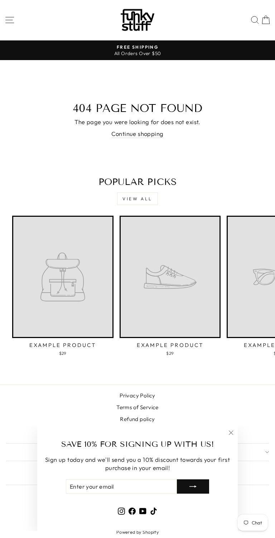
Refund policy (137, 419)
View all (137, 198)
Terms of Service (137, 407)
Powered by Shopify (137, 532)
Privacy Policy (137, 395)
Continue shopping (137, 133)
